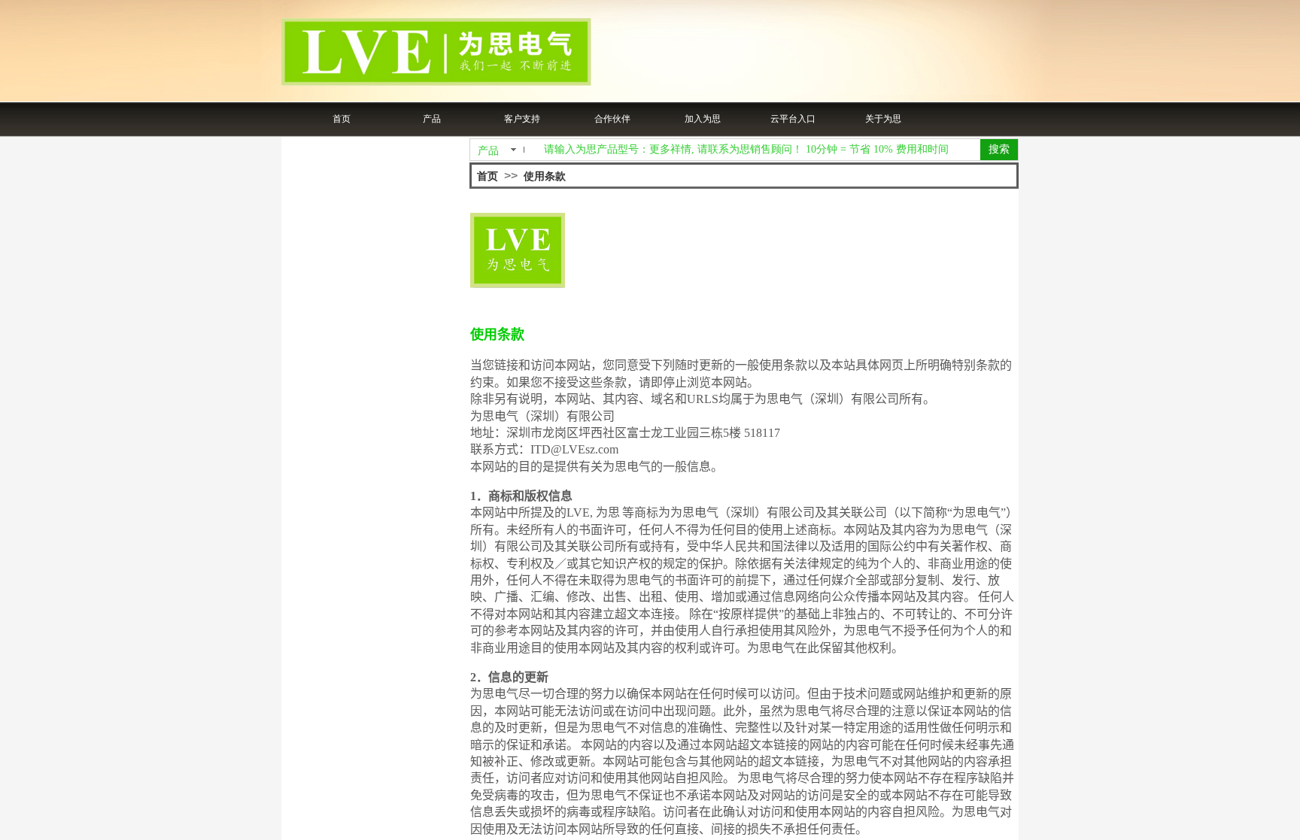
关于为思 (883, 119)
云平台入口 (793, 119)
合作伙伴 (612, 119)
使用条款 (545, 176)
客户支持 (522, 119)
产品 (432, 119)
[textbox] (757, 149)
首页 (342, 119)
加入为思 (703, 119)
